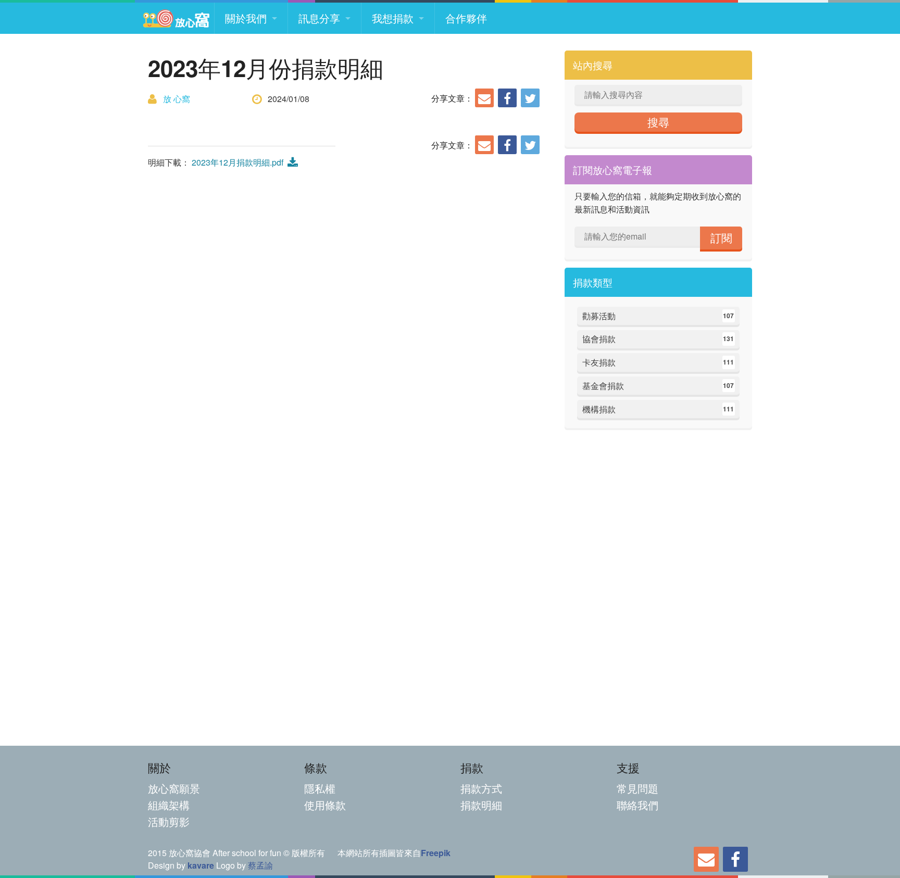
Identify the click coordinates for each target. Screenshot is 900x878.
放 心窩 (176, 99)
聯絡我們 (637, 804)
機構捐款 (658, 409)
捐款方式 (481, 788)
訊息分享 (319, 18)
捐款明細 (481, 804)
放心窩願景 (174, 788)
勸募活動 (658, 316)
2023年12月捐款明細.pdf (240, 162)
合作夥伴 (466, 18)
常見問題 (637, 788)
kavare (201, 865)
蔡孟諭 (260, 865)
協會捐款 (658, 339)
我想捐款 (393, 18)
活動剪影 (169, 821)
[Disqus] (346, 315)
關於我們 (246, 18)
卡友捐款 (658, 362)
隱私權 (319, 788)
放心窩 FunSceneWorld (176, 18)
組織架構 (169, 804)
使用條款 (325, 804)
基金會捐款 (658, 386)
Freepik (436, 853)
